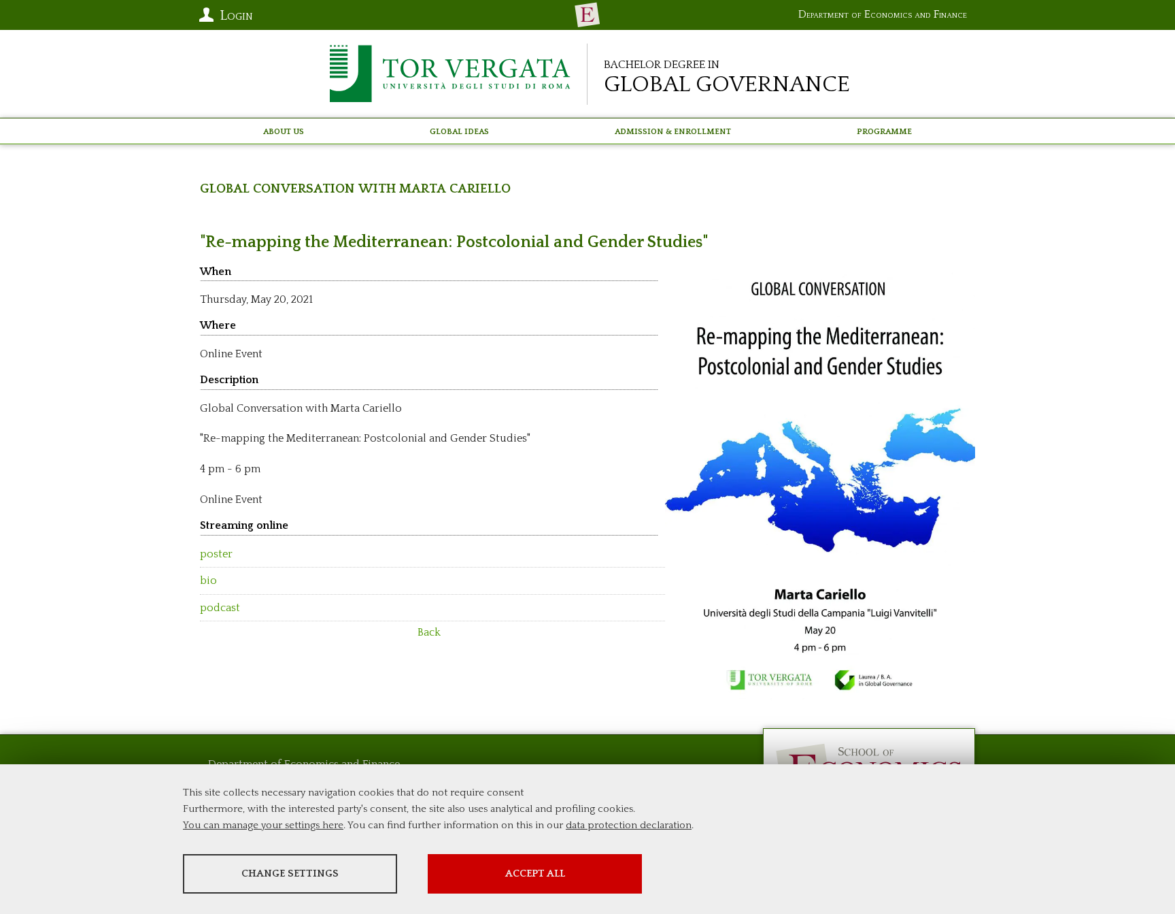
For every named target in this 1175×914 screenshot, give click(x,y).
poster (216, 554)
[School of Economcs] (587, 15)
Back (429, 632)
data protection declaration (629, 825)
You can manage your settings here (263, 825)
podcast (220, 608)
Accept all (535, 873)
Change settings (290, 873)
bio (208, 580)
